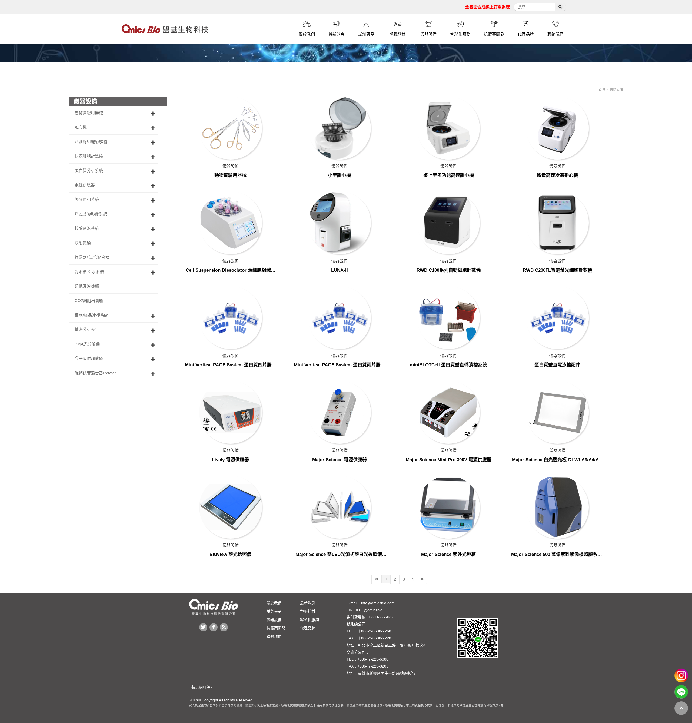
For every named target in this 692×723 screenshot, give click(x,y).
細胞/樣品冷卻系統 (91, 315)
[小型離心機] (339, 128)
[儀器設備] (428, 24)
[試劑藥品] (366, 24)
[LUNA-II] (339, 222)
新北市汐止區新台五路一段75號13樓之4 (391, 645)
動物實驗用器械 (89, 112)
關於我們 (274, 603)
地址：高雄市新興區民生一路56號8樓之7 (381, 673)
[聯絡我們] (555, 24)
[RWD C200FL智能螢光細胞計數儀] (557, 222)
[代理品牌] (525, 24)
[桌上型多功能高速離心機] (448, 128)
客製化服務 (309, 620)
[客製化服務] (460, 24)
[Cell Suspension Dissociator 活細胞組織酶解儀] (230, 222)
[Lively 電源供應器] (230, 412)
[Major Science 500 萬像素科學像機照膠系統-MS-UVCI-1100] (557, 507)
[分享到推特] (203, 627)
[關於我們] (306, 24)
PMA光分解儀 (87, 344)
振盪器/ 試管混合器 (92, 257)
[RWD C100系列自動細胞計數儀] (448, 222)
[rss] (224, 627)
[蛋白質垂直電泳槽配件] (557, 317)
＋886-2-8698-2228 (374, 638)
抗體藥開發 (276, 628)
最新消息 (307, 603)
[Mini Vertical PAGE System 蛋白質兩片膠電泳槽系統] (339, 317)
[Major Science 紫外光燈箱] (448, 507)
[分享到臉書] (213, 627)
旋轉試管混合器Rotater (95, 373)
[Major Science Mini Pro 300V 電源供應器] (448, 412)
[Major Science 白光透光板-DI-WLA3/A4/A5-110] (557, 412)
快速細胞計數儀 (89, 156)
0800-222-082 (381, 617)
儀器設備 (616, 89)
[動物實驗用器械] (230, 128)
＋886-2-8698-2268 (374, 631)
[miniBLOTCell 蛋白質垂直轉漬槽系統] (448, 317)
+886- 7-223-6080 (372, 659)
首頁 (602, 89)
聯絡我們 (274, 636)
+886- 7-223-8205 (372, 666)
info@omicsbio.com (378, 603)
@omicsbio (373, 610)
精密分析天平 (87, 329)
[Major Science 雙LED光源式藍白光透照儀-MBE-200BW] (339, 507)
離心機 (81, 127)
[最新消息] (336, 24)
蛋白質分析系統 (89, 170)
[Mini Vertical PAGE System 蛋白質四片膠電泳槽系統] (230, 317)
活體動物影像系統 (91, 213)
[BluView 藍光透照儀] (230, 507)
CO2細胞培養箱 (89, 300)
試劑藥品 (274, 611)
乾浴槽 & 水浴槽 (89, 271)
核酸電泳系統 (87, 228)
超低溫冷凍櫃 (87, 286)
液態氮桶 (83, 242)
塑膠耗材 (307, 611)
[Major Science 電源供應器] (339, 412)
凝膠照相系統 (87, 199)
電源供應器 (85, 185)
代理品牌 (307, 628)
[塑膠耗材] (397, 24)
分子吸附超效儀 (89, 358)
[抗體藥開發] (494, 24)
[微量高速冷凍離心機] (557, 128)
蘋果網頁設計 (201, 687)
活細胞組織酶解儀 (91, 141)
